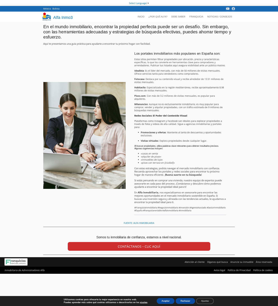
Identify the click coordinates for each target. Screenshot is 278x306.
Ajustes (205, 300)
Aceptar (166, 300)
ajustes (143, 302)
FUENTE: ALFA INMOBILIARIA (139, 222)
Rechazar (185, 300)
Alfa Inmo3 (63, 17)
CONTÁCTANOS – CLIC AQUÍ (139, 246)
